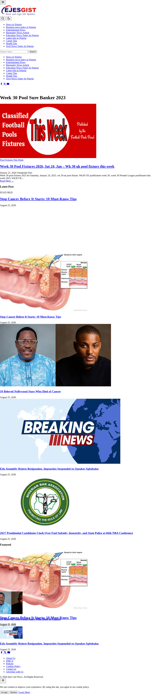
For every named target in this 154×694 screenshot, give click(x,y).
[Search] (2, 18)
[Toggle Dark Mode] (8, 18)
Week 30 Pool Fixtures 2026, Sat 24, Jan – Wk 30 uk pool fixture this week (57, 166)
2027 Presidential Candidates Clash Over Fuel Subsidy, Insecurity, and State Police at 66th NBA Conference (66, 533)
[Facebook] (1, 84)
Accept (4, 692)
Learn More (24, 692)
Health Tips (11, 43)
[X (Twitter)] (5, 84)
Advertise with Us (14, 671)
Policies (9, 663)
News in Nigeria (14, 24)
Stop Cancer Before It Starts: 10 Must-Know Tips (38, 199)
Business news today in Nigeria (21, 27)
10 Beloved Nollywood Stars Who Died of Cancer (30, 391)
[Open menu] (3, 2)
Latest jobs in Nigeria (16, 38)
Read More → (7, 181)
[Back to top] (3, 680)
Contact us (11, 669)
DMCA (9, 661)
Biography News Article (17, 32)
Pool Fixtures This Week (11, 160)
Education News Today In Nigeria (22, 35)
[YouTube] (8, 84)
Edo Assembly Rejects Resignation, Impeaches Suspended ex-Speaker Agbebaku (49, 468)
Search (33, 52)
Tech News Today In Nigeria (20, 46)
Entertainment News (15, 30)
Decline (13, 692)
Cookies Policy (13, 666)
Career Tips (11, 41)
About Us (10, 658)
